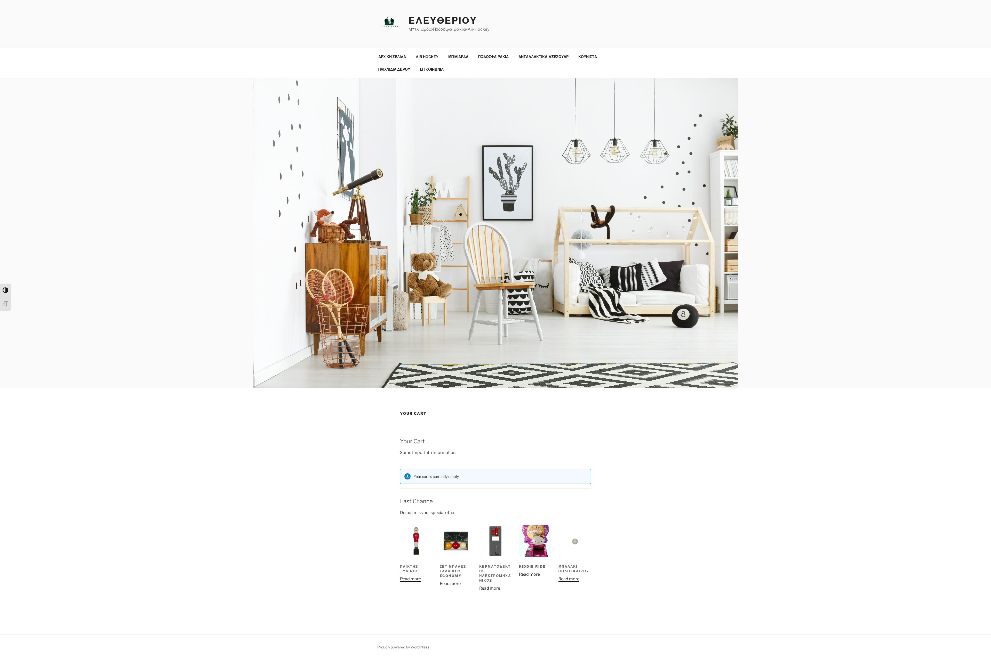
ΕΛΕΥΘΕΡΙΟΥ (443, 20)
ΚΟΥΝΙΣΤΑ (587, 56)
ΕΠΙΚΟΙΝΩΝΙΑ (432, 69)
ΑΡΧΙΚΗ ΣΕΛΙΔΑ (392, 56)
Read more (410, 578)
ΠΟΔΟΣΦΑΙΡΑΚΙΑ (493, 56)
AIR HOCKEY (427, 56)
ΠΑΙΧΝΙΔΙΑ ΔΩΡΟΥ (394, 69)
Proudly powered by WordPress (403, 647)
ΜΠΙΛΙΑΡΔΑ (458, 56)
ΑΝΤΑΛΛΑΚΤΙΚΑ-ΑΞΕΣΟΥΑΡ (543, 56)
